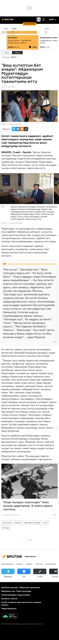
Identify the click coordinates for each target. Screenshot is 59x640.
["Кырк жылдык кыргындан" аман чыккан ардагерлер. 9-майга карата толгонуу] (29, 481)
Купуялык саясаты (9, 598)
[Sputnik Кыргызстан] (8, 20)
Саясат (19, 564)
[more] (56, 223)
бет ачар (6, 528)
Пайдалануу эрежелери (29, 587)
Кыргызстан (7, 523)
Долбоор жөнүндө (9, 587)
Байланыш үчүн (8, 591)
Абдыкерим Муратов (32, 523)
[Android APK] (9, 616)
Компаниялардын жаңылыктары (15, 595)
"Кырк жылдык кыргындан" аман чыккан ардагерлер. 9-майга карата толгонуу (27, 505)
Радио (29, 564)
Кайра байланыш (8, 608)
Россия (39, 564)
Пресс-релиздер (23, 591)
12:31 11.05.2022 (8, 87)
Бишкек (18, 523)
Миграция (50, 564)
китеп (45, 523)
